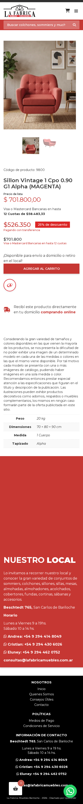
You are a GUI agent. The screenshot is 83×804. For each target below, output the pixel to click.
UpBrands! (70, 798)
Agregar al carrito (41, 269)
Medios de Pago (41, 721)
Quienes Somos (41, 694)
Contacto (41, 705)
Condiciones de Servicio (41, 726)
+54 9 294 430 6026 (43, 644)
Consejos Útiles (41, 699)
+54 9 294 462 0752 (41, 652)
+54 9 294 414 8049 (43, 636)
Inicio (41, 689)
